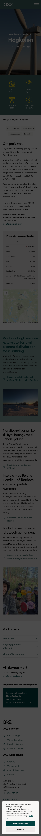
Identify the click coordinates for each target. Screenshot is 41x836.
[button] (20, 823)
